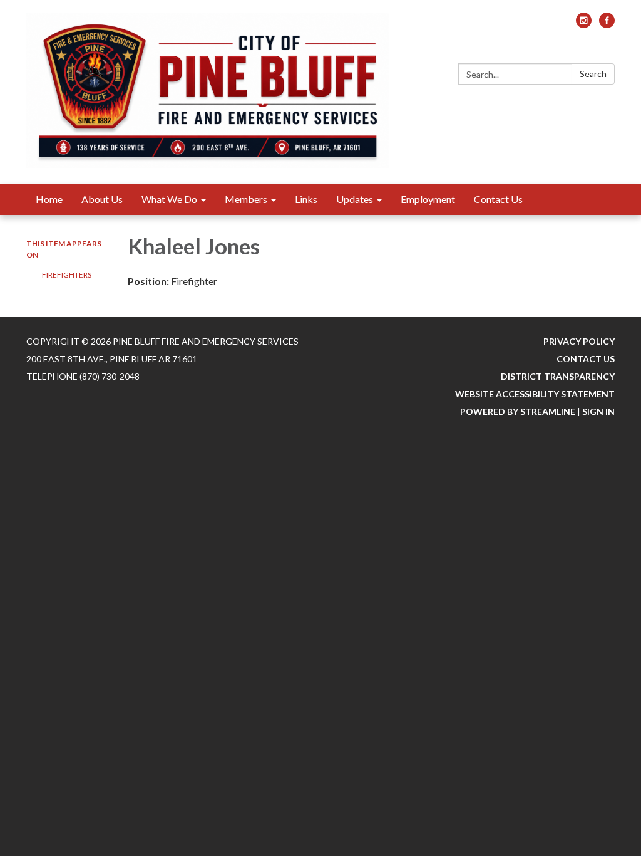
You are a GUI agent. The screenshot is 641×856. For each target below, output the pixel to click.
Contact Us (585, 358)
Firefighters (66, 274)
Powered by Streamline (517, 411)
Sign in (598, 411)
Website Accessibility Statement (535, 394)
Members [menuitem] (246, 199)
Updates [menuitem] (354, 199)
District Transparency (558, 376)
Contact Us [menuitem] (498, 199)
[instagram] (584, 24)
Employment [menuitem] (428, 199)
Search (593, 73)
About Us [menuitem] (102, 199)
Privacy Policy (579, 341)
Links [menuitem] (306, 199)
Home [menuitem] (49, 199)
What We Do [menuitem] (169, 199)
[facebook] (607, 24)
